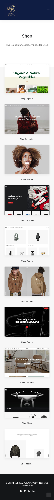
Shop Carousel (27, 220)
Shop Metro (27, 423)
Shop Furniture (27, 383)
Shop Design (27, 261)
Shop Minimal (27, 464)
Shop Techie (27, 342)
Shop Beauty (27, 180)
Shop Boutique (27, 301)
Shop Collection (27, 139)
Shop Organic (27, 99)
